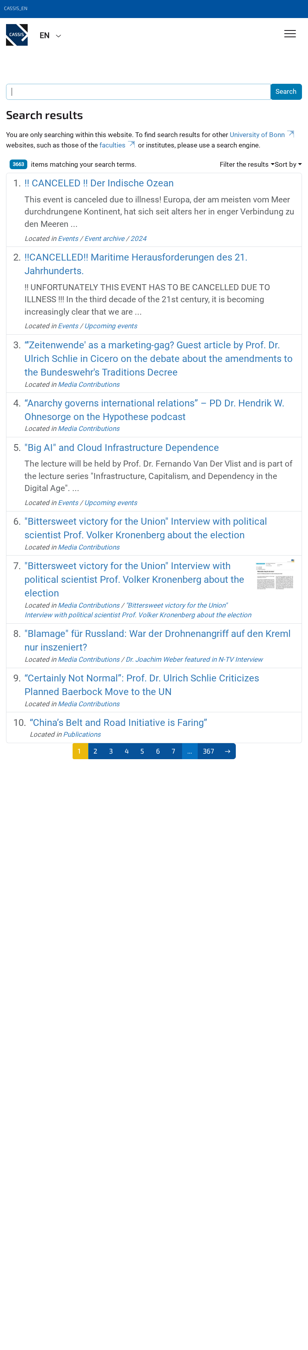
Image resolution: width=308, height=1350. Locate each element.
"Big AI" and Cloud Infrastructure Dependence (121, 447)
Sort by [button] (285, 164)
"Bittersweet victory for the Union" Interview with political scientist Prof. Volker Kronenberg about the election (134, 579)
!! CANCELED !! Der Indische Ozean (99, 183)
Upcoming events (110, 326)
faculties (112, 145)
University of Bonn (257, 135)
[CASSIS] (17, 35)
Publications (82, 734)
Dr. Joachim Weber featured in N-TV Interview (194, 659)
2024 (138, 238)
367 (208, 751)
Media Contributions (89, 384)
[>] (227, 751)
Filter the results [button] (244, 164)
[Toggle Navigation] (290, 34)
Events (68, 238)
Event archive (104, 238)
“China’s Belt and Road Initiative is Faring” (118, 722)
